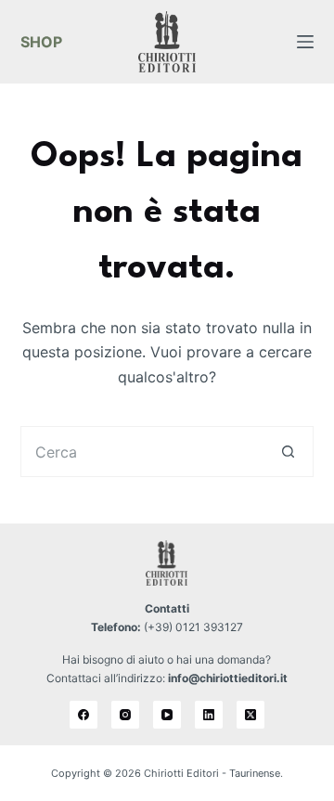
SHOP (41, 41)
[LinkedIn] (209, 715)
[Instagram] (125, 715)
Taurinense (254, 773)
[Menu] (305, 41)
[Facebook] (83, 715)
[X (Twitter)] (250, 715)
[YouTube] (167, 715)
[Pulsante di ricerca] (288, 451)
